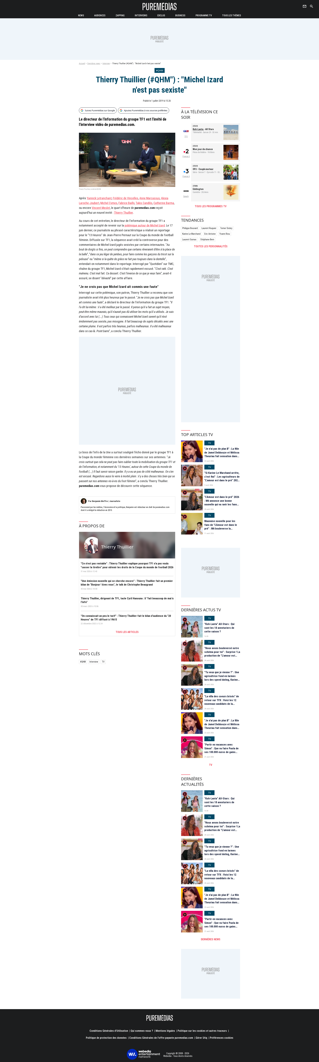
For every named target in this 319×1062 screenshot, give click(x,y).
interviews (141, 15)
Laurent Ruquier (209, 228)
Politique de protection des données (106, 1037)
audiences (99, 15)
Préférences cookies (221, 1037)
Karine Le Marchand (191, 233)
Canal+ (186, 196)
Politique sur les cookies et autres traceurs (202, 1030)
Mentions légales (165, 1030)
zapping (120, 15)
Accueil (82, 63)
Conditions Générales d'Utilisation (109, 1030)
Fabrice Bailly (126, 203)
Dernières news (93, 63)
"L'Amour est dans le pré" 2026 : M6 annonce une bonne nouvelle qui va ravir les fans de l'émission (221, 502)
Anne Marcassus (149, 198)
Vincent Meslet (101, 208)
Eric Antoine (210, 233)
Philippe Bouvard (190, 228)
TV (103, 661)
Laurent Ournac (189, 239)
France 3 (186, 176)
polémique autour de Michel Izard (145, 225)
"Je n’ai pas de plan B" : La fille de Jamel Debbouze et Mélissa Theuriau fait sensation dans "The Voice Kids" (221, 454)
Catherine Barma (164, 203)
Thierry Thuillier (123, 212)
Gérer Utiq (201, 1037)
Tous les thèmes (231, 15)
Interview (106, 63)
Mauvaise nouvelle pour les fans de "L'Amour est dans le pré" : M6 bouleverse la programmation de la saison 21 (221, 527)
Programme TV (204, 15)
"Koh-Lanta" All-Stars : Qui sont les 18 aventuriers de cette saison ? (219, 627)
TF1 (186, 136)
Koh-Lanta (198, 129)
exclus (161, 15)
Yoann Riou (224, 233)
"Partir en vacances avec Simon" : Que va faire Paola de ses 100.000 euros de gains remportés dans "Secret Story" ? (222, 752)
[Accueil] (159, 6)
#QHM (83, 661)
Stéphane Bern (207, 239)
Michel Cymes (108, 203)
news (81, 15)
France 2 (186, 156)
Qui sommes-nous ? (142, 1030)
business (180, 15)
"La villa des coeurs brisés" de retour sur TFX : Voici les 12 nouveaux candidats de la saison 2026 (221, 702)
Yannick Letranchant (99, 198)
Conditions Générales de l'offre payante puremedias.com (161, 1037)
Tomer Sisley (226, 228)
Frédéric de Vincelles (125, 198)
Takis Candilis (144, 203)
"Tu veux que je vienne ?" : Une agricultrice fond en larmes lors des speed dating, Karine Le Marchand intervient (221, 678)
